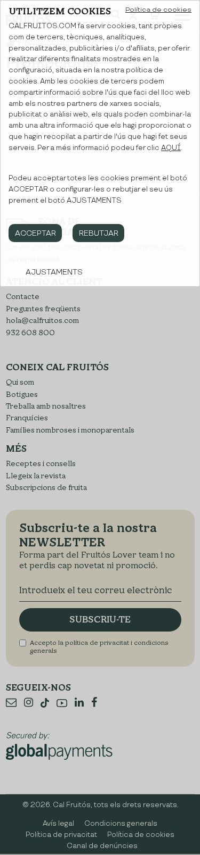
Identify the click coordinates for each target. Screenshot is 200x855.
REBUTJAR (98, 233)
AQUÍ (171, 148)
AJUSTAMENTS (54, 272)
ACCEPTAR (35, 233)
